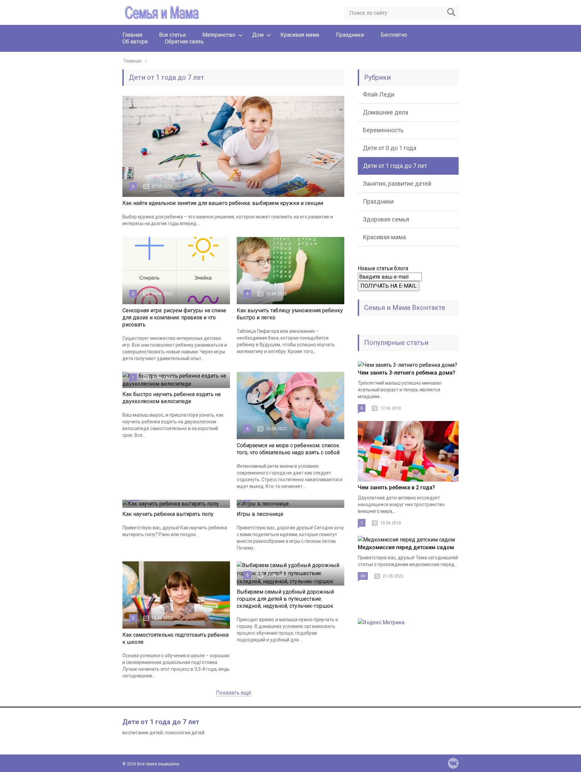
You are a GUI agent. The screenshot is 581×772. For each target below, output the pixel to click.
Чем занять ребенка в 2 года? (396, 487)
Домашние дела (385, 112)
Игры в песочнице (260, 514)
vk (453, 763)
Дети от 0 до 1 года (389, 147)
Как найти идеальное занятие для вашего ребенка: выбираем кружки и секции (222, 203)
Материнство (218, 35)
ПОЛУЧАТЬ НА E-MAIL (388, 286)
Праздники (350, 35)
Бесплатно (394, 35)
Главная (132, 35)
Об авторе (135, 41)
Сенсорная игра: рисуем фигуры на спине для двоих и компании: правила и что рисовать (174, 317)
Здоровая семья (386, 219)
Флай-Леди (378, 94)
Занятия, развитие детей (397, 183)
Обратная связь (184, 41)
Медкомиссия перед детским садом (406, 547)
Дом (258, 35)
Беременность (383, 130)
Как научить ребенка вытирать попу (168, 514)
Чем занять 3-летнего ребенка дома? (406, 373)
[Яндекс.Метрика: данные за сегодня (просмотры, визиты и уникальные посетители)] (381, 623)
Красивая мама (299, 35)
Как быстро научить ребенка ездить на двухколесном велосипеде (171, 398)
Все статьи (172, 35)
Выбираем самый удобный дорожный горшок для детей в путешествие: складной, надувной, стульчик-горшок (285, 599)
